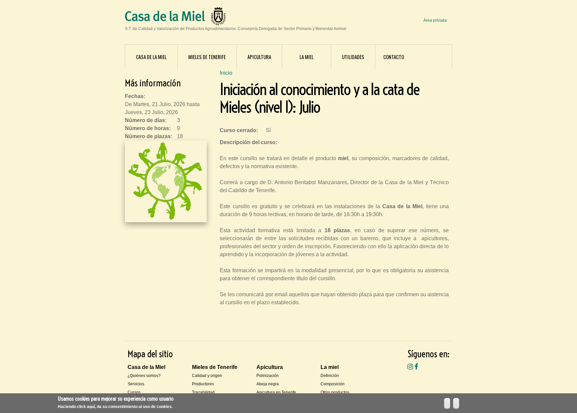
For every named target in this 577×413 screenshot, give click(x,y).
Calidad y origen (207, 375)
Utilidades (353, 56)
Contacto (393, 56)
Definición (330, 375)
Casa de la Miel (151, 56)
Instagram (410, 366)
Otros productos (335, 392)
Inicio (226, 73)
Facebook (416, 366)
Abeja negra (267, 384)
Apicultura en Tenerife (276, 392)
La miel (307, 56)
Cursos (134, 392)
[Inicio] (165, 17)
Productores (203, 384)
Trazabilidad (203, 392)
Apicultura (259, 56)
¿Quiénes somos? (144, 375)
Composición (333, 384)
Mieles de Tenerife (207, 56)
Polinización (267, 375)
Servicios (136, 384)
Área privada (435, 20)
